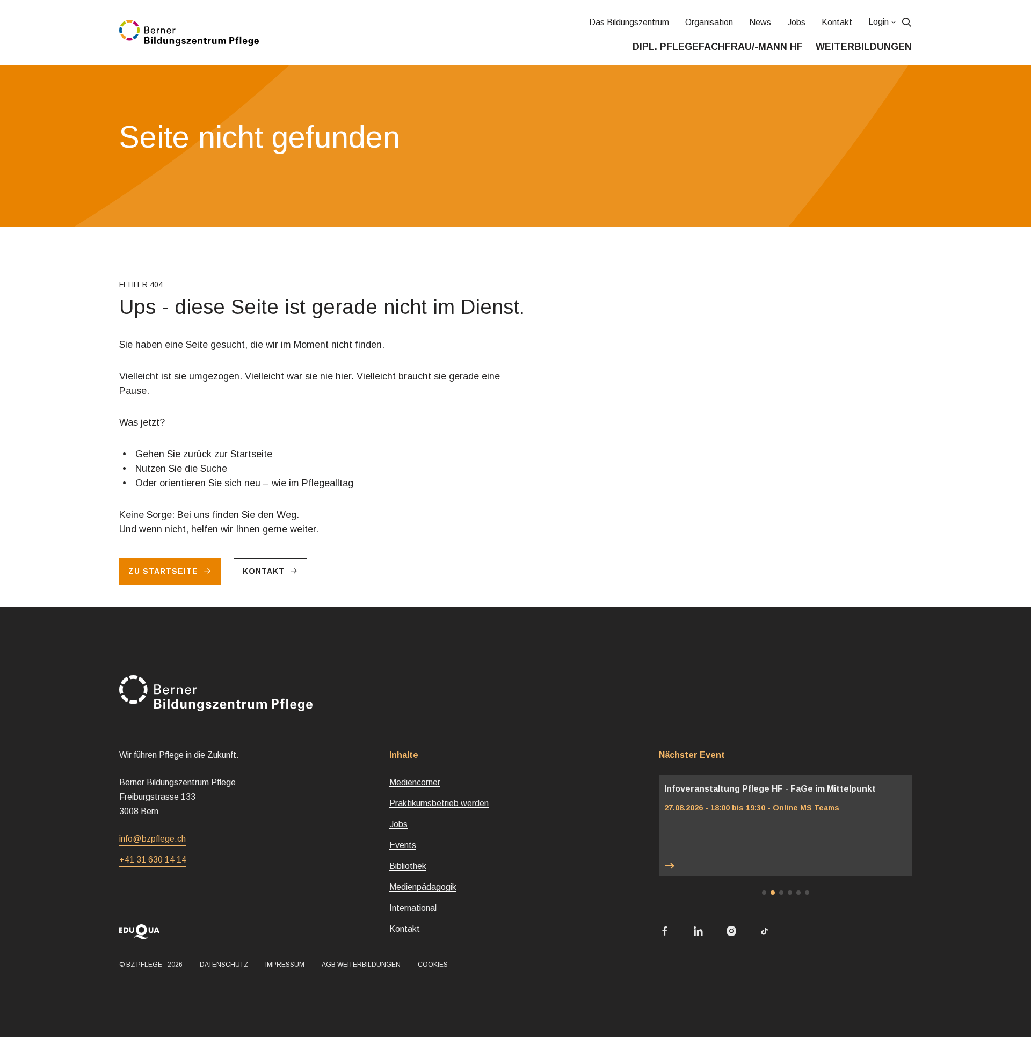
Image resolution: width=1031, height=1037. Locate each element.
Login (878, 21)
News (760, 22)
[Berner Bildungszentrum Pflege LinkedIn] (698, 932)
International (413, 907)
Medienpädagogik (422, 887)
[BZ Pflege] (189, 33)
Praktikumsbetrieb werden (439, 803)
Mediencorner (414, 782)
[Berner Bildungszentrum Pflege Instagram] (731, 932)
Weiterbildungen (864, 46)
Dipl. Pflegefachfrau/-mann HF (718, 46)
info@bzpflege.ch (152, 838)
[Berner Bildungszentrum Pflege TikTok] (765, 932)
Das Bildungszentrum (629, 22)
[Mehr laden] (785, 866)
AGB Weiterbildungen (361, 964)
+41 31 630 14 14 (152, 859)
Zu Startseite (163, 571)
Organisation (708, 22)
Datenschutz (224, 964)
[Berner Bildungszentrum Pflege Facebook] (665, 932)
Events (402, 845)
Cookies (433, 964)
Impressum (284, 964)
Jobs (796, 22)
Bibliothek (407, 866)
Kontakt (836, 22)
